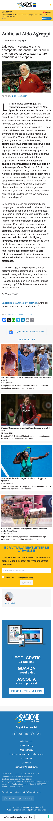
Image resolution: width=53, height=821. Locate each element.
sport (28, 314)
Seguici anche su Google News (29, 331)
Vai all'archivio (26, 741)
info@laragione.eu (32, 792)
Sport (24, 40)
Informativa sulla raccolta (18, 817)
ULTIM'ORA (7, 12)
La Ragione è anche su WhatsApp (19, 303)
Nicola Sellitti (19, 96)
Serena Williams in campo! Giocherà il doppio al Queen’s (23, 479)
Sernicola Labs (40, 810)
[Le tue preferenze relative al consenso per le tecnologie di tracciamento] (48, 816)
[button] (3, 4)
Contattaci (26, 763)
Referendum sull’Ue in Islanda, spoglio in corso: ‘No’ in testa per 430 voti (24, 16)
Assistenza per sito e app (20, 798)
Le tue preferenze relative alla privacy (27, 754)
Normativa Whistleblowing (26, 767)
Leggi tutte (46, 18)
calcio (11, 314)
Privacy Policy (26, 745)
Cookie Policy (26, 750)
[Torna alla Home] (26, 5)
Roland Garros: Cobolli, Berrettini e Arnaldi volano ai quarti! (26, 378)
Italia (20, 314)
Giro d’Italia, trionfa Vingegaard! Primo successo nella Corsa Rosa (24, 529)
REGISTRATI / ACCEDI (26, 691)
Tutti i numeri (26, 758)
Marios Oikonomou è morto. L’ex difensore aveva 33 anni (25, 429)
